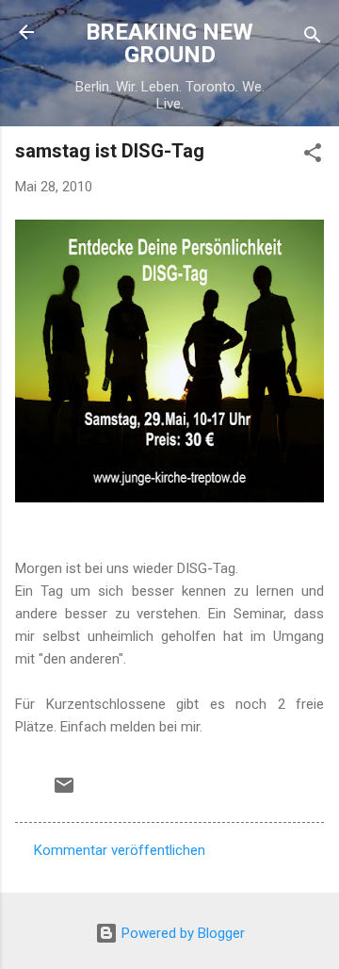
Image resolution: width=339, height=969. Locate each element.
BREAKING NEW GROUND (169, 43)
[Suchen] (312, 38)
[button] (312, 156)
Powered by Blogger (181, 933)
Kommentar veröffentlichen (119, 850)
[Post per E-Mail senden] (64, 791)
